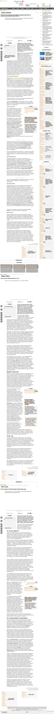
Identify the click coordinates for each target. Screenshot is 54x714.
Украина (13, 8)
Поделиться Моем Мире (1, 48)
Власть (18, 8)
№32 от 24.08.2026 (18, 1)
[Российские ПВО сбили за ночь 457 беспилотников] (24, 473)
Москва (45, 8)
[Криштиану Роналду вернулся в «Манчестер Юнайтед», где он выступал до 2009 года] (42, 73)
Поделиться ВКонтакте (1, 45)
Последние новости (46, 10)
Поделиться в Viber (1, 56)
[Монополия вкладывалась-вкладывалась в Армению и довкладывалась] (42, 220)
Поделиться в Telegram (1, 58)
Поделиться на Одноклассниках (1, 52)
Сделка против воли (8, 316)
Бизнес (32, 8)
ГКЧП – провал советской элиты (50, 7)
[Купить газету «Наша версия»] (15, 1)
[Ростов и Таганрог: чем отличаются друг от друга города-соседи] (4, 475)
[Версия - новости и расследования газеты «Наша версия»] (7, 2)
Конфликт (22, 8)
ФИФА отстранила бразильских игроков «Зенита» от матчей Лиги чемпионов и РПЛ (9, 56)
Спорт (37, 8)
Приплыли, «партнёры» (28, 5)
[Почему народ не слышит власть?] (42, 157)
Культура (40, 8)
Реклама (21, 2)
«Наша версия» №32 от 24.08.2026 (33, 467)
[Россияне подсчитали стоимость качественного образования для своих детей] (42, 150)
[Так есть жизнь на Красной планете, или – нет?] (24, 694)
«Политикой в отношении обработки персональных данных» (31, 710)
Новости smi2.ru (3, 484)
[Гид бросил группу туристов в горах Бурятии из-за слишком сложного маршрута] (42, 210)
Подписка (17, 2)
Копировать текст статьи (1, 60)
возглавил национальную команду (17, 79)
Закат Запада (38, 6)
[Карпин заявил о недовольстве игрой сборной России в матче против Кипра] (42, 113)
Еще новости (46, 47)
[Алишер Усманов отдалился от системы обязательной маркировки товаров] (42, 228)
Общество (28, 8)
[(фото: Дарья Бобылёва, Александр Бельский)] (31, 583)
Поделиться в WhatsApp (1, 54)
